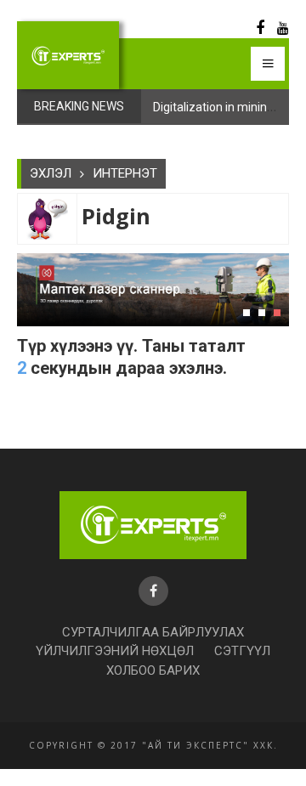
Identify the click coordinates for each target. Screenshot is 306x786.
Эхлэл (50, 173)
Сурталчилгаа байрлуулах (153, 632)
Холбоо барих (153, 670)
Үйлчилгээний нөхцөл (115, 651)
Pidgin (116, 216)
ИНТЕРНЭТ (125, 173)
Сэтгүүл (242, 651)
